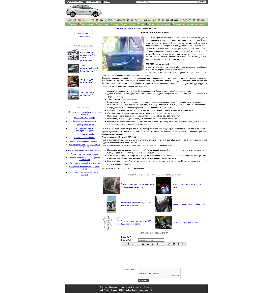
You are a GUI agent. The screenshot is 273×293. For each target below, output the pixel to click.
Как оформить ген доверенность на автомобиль (84, 146)
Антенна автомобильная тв (84, 121)
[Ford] (101, 21)
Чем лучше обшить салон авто (84, 154)
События (73, 24)
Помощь (103, 287)
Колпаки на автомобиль (84, 138)
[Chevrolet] (84, 21)
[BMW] (75, 21)
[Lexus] (128, 21)
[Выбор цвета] (163, 244)
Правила (113, 287)
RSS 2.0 (107, 2)
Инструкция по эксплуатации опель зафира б (84, 168)
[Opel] (150, 21)
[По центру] (147, 244)
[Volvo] (194, 21)
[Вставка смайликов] (158, 244)
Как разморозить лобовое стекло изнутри (84, 173)
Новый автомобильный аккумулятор (84, 141)
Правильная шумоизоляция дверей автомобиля (84, 158)
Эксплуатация (163, 24)
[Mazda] (136, 21)
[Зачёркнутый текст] (137, 244)
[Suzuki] (181, 21)
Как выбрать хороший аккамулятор (85, 163)
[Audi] (70, 21)
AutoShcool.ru (129, 290)
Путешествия (102, 24)
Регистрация (124, 287)
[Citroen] (79, 21)
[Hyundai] (110, 21)
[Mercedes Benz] (92, 21)
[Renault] (163, 21)
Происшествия (86, 24)
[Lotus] (132, 21)
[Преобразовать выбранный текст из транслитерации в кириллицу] (178, 244)
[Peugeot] (154, 21)
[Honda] (106, 21)
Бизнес (124, 24)
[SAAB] (167, 21)
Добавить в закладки (93, 2)
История (114, 24)
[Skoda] (172, 21)
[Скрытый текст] (169, 244)
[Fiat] (97, 21)
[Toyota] (185, 21)
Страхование (179, 24)
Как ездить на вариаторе (84, 118)
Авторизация (84, 36)
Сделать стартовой (75, 2)
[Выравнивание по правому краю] (152, 244)
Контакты (137, 287)
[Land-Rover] (123, 21)
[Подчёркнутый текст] (132, 244)
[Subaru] (176, 21)
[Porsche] (159, 21)
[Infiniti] (114, 21)
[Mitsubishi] (141, 21)
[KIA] (119, 21)
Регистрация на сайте (84, 33)
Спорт (133, 24)
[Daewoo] (88, 21)
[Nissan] (145, 21)
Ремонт (151, 24)
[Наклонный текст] (128, 244)
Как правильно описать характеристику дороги (85, 129)
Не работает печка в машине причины (84, 150)
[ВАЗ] (203, 21)
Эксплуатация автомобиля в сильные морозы (84, 113)
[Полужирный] (124, 244)
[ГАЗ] (198, 21)
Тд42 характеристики (85, 125)
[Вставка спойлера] (183, 244)
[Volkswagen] (189, 21)
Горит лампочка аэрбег (84, 134)
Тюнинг (141, 24)
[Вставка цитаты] (173, 244)
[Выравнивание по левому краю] (143, 244)
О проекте (147, 287)
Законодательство (195, 24)
